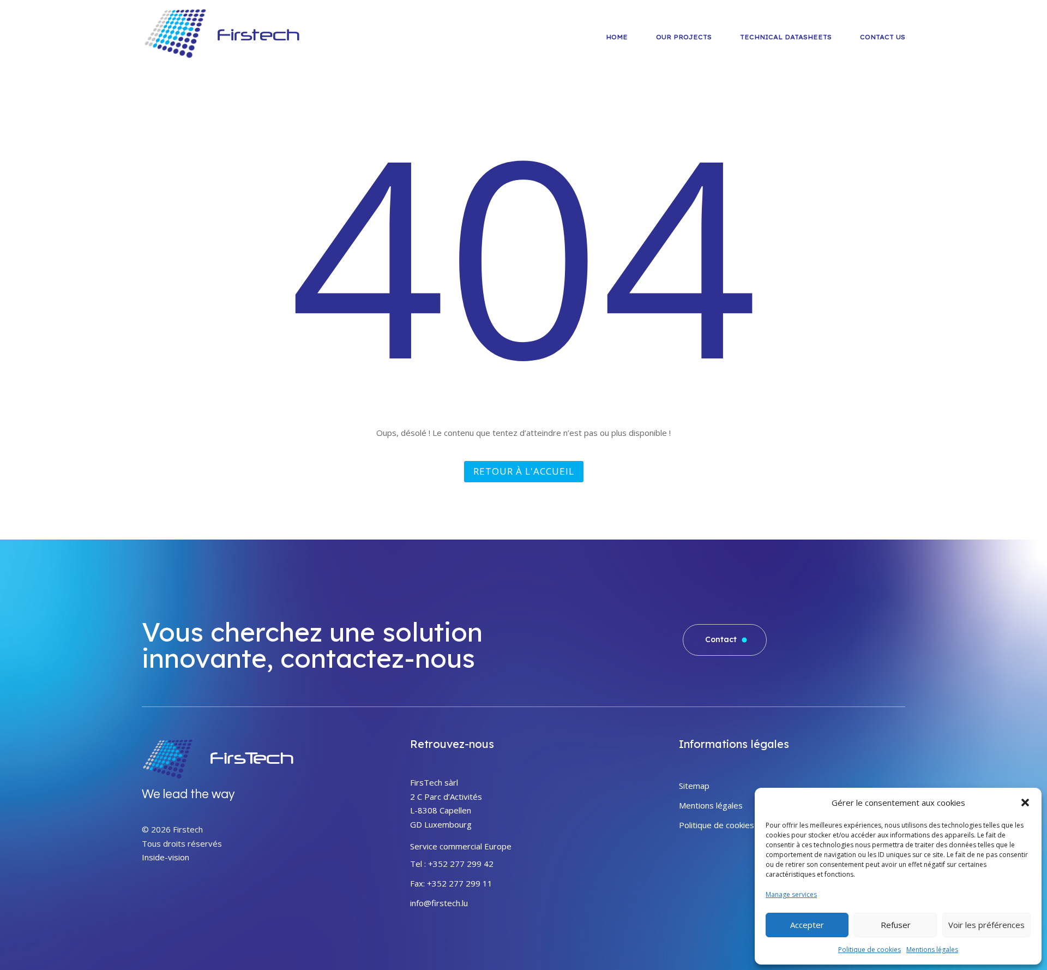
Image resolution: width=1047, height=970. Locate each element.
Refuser (896, 924)
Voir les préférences (986, 924)
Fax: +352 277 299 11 (451, 883)
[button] (1025, 802)
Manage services (791, 894)
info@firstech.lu (439, 902)
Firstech (258, 34)
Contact (722, 639)
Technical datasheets (786, 37)
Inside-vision (165, 857)
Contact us (882, 37)
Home (617, 37)
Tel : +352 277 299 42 (452, 863)
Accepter (807, 924)
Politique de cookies (869, 949)
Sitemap (694, 785)
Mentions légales (932, 949)
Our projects (684, 37)
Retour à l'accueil (523, 471)
